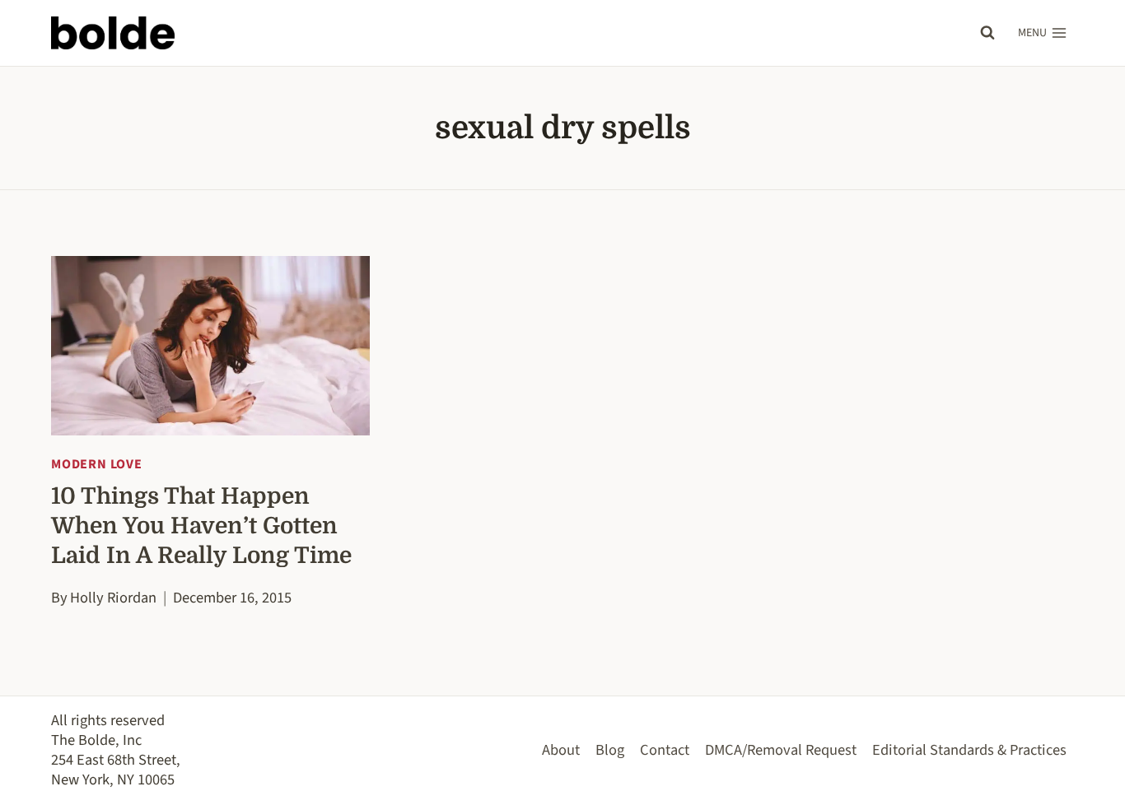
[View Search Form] (987, 33)
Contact (664, 750)
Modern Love (96, 464)
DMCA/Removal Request (781, 750)
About (561, 750)
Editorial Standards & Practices (969, 750)
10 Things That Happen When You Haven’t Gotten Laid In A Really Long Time (201, 526)
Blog (609, 750)
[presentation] (210, 345)
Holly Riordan (113, 597)
